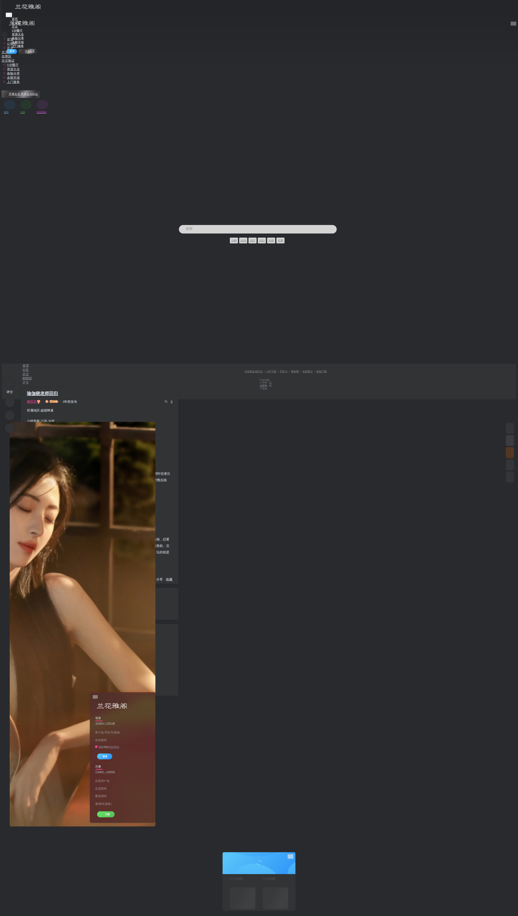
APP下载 (271, 371)
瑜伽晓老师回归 (42, 393)
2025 (262, 240)
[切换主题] (510, 464)
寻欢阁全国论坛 (253, 371)
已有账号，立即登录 (105, 772)
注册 (107, 814)
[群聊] (510, 452)
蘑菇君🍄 (34, 401)
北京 (25, 374)
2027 (252, 240)
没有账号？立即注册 (105, 723)
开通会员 (30, 51)
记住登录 (104, 747)
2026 (243, 240)
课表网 (295, 371)
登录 (105, 756)
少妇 (234, 240)
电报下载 (321, 371)
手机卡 (284, 371)
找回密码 (114, 747)
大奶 (271, 240)
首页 (25, 365)
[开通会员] (510, 440)
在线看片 (307, 371)
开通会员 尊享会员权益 (23, 94)
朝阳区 (27, 378)
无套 (280, 240)
